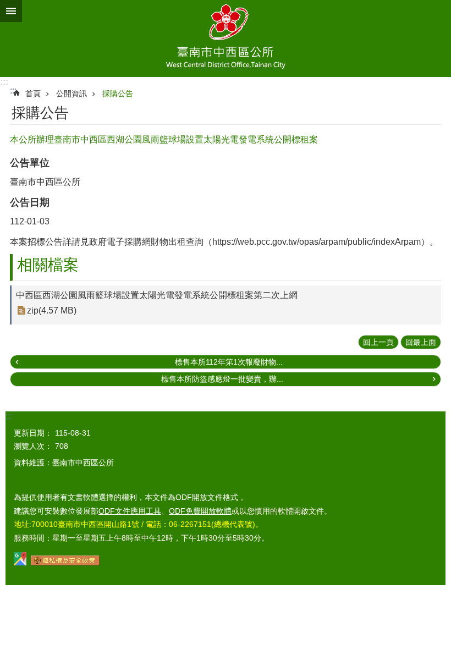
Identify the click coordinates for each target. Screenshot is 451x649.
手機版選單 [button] (11, 11)
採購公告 (117, 93)
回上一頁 (378, 342)
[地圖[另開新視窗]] (20, 562)
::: (4, 81)
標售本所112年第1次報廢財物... (229, 362)
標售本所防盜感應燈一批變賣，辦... (222, 379)
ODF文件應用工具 (129, 511)
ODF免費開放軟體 (200, 511)
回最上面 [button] (420, 342)
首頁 (33, 93)
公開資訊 (71, 93)
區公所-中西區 (225, 38)
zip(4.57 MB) (51, 310)
